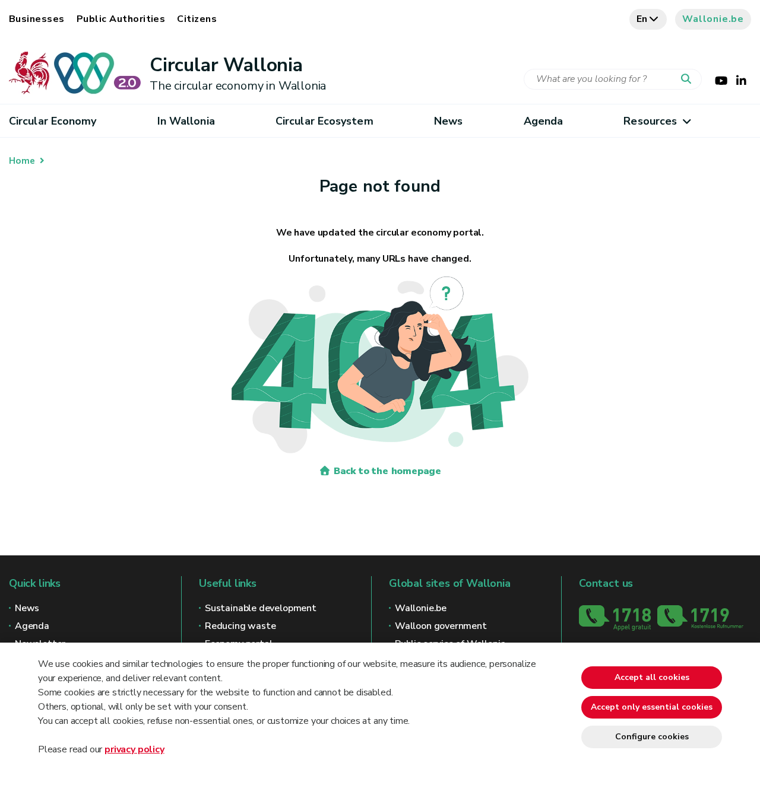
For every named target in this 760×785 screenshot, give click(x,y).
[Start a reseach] (688, 79)
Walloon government (441, 626)
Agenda (543, 121)
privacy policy (134, 749)
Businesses (37, 19)
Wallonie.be (713, 19)
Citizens (197, 19)
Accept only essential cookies (651, 707)
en (642, 19)
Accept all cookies (652, 677)
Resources (650, 121)
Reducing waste (240, 626)
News (448, 121)
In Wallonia (186, 121)
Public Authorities (121, 19)
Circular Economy (52, 121)
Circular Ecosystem (324, 121)
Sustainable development (260, 608)
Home (22, 161)
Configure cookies (652, 736)
